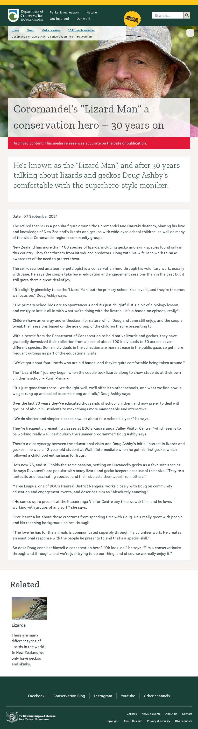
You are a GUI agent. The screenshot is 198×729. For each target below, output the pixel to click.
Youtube (128, 695)
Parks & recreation (64, 12)
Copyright (112, 721)
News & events (151, 714)
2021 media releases (81, 30)
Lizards (19, 625)
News (30, 30)
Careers (132, 714)
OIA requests (183, 721)
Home (15, 30)
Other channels (157, 695)
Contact (187, 714)
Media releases (51, 30)
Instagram (103, 695)
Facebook (36, 695)
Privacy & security (158, 721)
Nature (91, 12)
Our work (84, 18)
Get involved (59, 18)
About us (171, 714)
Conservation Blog (69, 695)
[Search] (187, 15)
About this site (132, 721)
